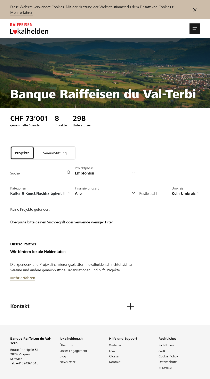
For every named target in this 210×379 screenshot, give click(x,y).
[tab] (22, 152)
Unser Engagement (73, 351)
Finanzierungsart (87, 188)
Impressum (167, 367)
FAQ (112, 351)
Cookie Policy (168, 356)
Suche (15, 173)
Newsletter (67, 362)
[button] (194, 28)
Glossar (114, 356)
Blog (63, 356)
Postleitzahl (148, 193)
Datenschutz (168, 362)
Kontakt (115, 362)
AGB (162, 351)
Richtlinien (166, 345)
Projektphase (84, 168)
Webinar (115, 345)
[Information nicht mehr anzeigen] (195, 9)
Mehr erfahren (21, 12)
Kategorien (18, 188)
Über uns (66, 345)
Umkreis (178, 188)
